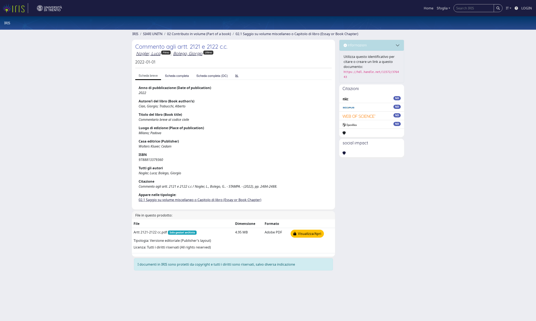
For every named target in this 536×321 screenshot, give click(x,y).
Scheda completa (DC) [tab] (212, 75)
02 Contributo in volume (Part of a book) (199, 34)
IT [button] (507, 8)
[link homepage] (15, 8)
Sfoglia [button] (442, 8)
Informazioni (357, 45)
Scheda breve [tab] (148, 75)
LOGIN (526, 8)
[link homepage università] (49, 8)
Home (428, 8)
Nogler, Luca (148, 53)
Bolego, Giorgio (187, 53)
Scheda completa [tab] (177, 75)
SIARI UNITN (152, 34)
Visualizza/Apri (308, 233)
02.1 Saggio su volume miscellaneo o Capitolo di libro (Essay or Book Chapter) (297, 34)
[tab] (237, 75)
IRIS (135, 34)
